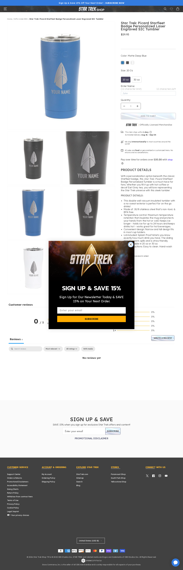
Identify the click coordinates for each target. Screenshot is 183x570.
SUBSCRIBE (91, 319)
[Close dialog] (130, 244)
